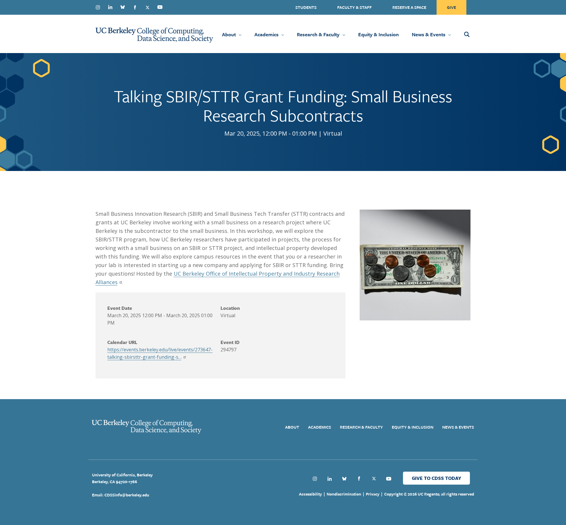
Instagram (97, 7)
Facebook (135, 7)
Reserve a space (409, 7)
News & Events (428, 34)
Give (451, 7)
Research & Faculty (318, 34)
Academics (266, 34)
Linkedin (110, 7)
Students (306, 7)
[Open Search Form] (475, 34)
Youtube (159, 7)
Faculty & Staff (354, 7)
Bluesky (122, 7)
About (229, 34)
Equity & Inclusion (378, 34)
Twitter (147, 7)
